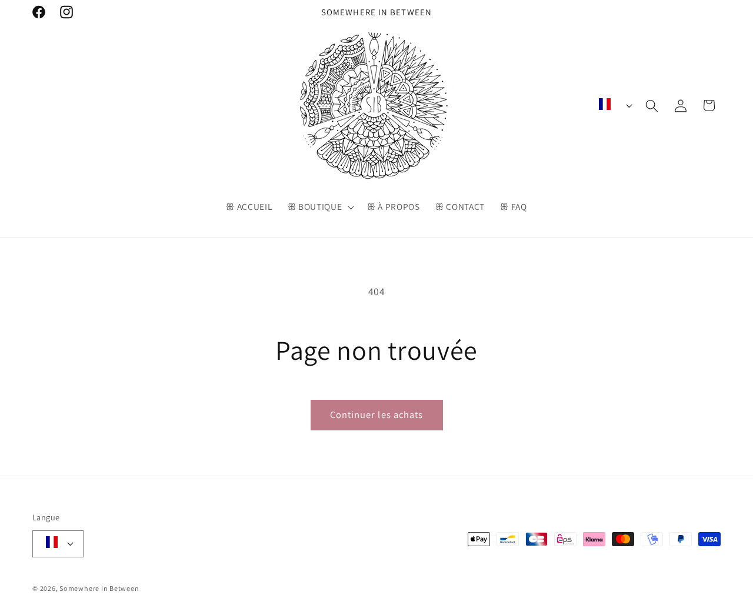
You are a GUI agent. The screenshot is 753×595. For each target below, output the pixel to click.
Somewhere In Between (99, 588)
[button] (319, 206)
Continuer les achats (377, 414)
